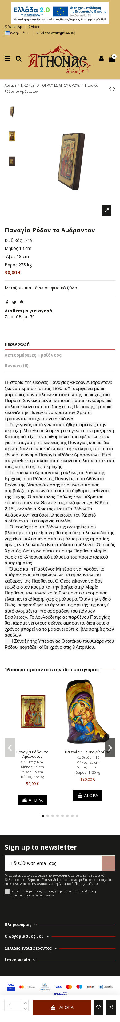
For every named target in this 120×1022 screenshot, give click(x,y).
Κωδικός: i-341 (32, 762)
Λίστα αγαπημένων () (57, 33)
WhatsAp (15, 27)
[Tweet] (14, 302)
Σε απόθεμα (17, 316)
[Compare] (32, 745)
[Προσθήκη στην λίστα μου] (98, 1007)
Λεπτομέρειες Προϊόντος (33, 355)
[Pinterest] (21, 302)
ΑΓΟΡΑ (66, 1007)
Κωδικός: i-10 (88, 757)
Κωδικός (13, 240)
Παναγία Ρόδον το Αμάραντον (32, 754)
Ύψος (10, 256)
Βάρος (11, 265)
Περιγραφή (17, 344)
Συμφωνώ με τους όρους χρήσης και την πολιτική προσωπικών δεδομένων (54, 893)
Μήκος (11, 248)
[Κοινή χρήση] (7, 302)
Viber (34, 27)
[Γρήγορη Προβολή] (41, 745)
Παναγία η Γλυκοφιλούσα (87, 752)
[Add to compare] (111, 1007)
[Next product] (114, 88)
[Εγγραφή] (108, 863)
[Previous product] (111, 88)
